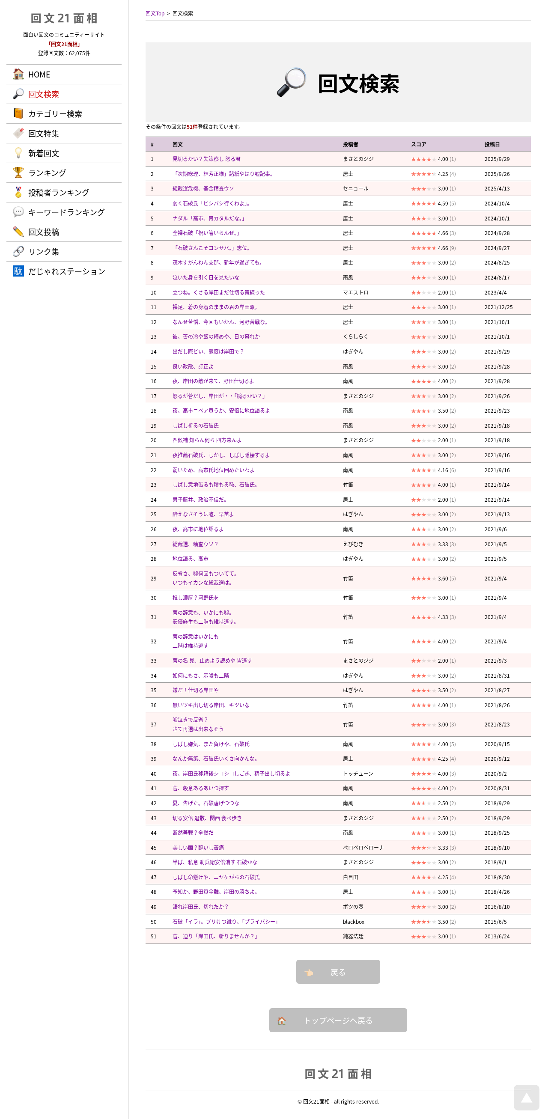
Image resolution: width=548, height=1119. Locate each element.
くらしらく (356, 336)
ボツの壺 (353, 906)
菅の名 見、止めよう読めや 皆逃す (212, 660)
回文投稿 (43, 231)
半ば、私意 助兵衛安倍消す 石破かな (215, 862)
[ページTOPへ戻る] (526, 1108)
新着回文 (43, 152)
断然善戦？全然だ (193, 832)
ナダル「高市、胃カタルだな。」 (210, 218)
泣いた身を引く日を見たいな (206, 277)
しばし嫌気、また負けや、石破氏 (211, 743)
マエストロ (356, 292)
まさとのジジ (358, 158)
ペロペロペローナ (363, 847)
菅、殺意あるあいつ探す (201, 788)
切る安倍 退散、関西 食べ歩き (207, 817)
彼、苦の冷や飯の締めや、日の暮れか (216, 336)
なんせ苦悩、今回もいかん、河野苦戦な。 (221, 321)
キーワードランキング (66, 211)
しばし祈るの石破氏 (196, 425)
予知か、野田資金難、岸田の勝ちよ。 (216, 891)
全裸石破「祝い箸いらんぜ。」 (207, 232)
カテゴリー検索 (55, 113)
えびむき (353, 544)
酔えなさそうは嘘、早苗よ (203, 514)
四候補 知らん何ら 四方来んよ (207, 439)
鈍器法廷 (353, 936)
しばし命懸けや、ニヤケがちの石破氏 (216, 877)
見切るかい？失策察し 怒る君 (207, 158)
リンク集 (43, 251)
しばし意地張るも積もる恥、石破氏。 (216, 484)
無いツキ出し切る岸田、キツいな (211, 704)
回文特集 (43, 133)
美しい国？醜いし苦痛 (198, 847)
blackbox (353, 921)
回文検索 (43, 93)
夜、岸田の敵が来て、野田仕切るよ (213, 380)
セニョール (356, 188)
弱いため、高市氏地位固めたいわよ (214, 469)
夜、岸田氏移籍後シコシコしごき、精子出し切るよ (231, 773)
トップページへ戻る (338, 1020)
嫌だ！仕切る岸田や (196, 689)
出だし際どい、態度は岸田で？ (208, 351)
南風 (348, 277)
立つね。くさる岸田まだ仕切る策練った (219, 292)
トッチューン (358, 773)
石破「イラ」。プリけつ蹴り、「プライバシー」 (226, 921)
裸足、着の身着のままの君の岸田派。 (216, 306)
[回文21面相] (338, 1073)
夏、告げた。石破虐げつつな (206, 803)
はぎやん (353, 351)
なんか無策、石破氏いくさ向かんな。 (216, 758)
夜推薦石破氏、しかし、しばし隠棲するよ (221, 454)
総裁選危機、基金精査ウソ (203, 188)
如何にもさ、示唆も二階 (201, 675)
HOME (39, 74)
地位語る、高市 (190, 558)
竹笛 (348, 484)
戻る (338, 971)
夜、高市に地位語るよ (198, 529)
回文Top (155, 13)
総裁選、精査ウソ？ (196, 544)
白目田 (350, 877)
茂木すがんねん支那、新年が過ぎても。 (219, 262)
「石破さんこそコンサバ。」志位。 (212, 247)
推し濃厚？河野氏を (196, 597)
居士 (348, 173)
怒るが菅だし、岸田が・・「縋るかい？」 (220, 395)
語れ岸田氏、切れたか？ (201, 906)
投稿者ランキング (58, 192)
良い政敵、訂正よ (193, 366)
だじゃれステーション (66, 271)
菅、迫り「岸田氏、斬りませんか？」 (216, 936)
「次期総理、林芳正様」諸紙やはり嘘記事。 (224, 173)
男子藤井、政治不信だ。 (201, 499)
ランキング (47, 172)
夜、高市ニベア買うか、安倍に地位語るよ (221, 410)
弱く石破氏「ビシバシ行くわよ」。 (212, 203)
